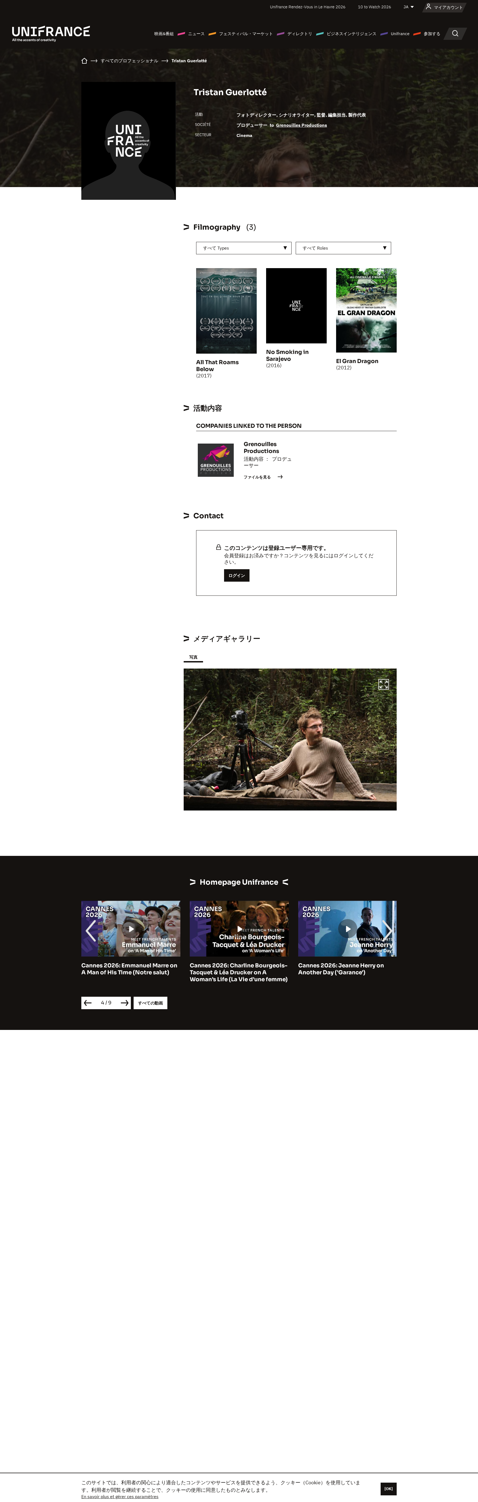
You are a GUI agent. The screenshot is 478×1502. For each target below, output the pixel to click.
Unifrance (400, 33)
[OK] (389, 1488)
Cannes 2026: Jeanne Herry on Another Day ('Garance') (341, 969)
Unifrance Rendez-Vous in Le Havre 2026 (307, 6)
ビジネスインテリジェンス (351, 33)
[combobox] (244, 248)
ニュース (196, 33)
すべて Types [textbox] (216, 248)
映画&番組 (164, 33)
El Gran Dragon (357, 361)
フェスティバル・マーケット (246, 33)
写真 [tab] (193, 657)
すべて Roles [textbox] (315, 248)
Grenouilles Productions (301, 125)
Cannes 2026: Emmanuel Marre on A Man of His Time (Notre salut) (129, 969)
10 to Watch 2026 (374, 6)
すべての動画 (150, 1003)
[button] (383, 685)
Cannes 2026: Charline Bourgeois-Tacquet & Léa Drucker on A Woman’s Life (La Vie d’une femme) (239, 972)
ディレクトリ (299, 33)
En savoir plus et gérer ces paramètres (120, 1496)
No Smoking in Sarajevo (287, 355)
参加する (432, 33)
